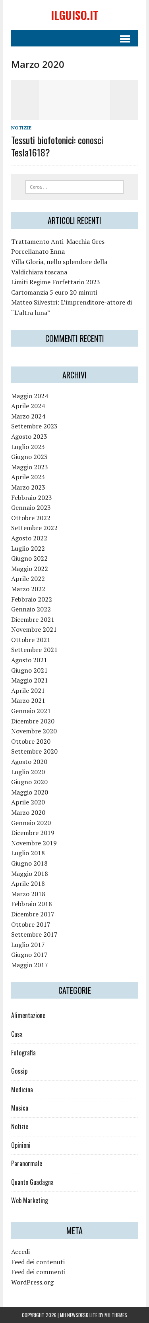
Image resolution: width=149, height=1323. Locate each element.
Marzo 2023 (28, 487)
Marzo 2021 (28, 700)
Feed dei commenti (38, 1271)
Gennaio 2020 (31, 822)
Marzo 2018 (28, 893)
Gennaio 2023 (31, 507)
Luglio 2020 (28, 772)
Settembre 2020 (34, 751)
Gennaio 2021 (31, 710)
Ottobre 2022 (30, 517)
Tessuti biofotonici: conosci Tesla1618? (57, 146)
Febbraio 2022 (31, 599)
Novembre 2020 (34, 731)
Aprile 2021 (28, 690)
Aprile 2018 (28, 883)
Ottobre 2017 (30, 924)
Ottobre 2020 (30, 741)
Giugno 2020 (29, 781)
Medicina (22, 1089)
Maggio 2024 (29, 396)
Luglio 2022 (28, 548)
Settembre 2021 (34, 649)
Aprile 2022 (28, 578)
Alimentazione (28, 1015)
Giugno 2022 (29, 558)
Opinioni (21, 1145)
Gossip (19, 1071)
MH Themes (115, 1314)
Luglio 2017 (28, 944)
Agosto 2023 (29, 436)
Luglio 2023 (28, 446)
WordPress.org (32, 1282)
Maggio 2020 (29, 792)
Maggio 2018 (29, 873)
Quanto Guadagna (32, 1182)
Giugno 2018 (29, 863)
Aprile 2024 (28, 405)
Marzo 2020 (28, 812)
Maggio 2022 (29, 568)
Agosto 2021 (29, 660)
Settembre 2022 (34, 527)
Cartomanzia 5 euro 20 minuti (54, 292)
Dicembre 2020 (32, 721)
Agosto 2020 (29, 761)
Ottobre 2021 (30, 639)
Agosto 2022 (29, 538)
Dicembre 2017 (32, 914)
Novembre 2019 (34, 843)
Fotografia (23, 1052)
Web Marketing (29, 1200)
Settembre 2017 (34, 934)
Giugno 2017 (29, 954)
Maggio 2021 (29, 680)
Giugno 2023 (29, 456)
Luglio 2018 (28, 853)
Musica (19, 1108)
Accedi (20, 1251)
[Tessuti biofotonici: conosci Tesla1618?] (74, 114)
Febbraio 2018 (31, 903)
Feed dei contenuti (38, 1261)
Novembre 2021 (34, 629)
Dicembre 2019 (32, 832)
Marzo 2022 (28, 588)
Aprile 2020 (28, 802)
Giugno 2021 (29, 670)
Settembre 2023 (34, 426)
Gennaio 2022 (31, 609)
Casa (17, 1034)
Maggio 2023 (29, 467)
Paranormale (26, 1163)
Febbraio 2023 (31, 497)
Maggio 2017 (29, 964)
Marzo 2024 (28, 416)
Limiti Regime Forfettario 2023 (55, 282)
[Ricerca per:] (74, 186)
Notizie (21, 128)
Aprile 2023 (28, 476)
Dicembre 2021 (32, 619)
